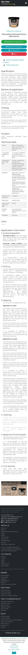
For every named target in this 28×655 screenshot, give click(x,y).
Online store (5, 537)
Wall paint (4, 579)
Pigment (3, 582)
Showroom (4, 539)
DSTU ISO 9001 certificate (9, 551)
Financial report (6, 540)
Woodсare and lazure (7, 601)
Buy (15, 54)
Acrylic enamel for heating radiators (11, 620)
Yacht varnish (5, 608)
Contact (3, 542)
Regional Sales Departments (9, 531)
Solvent (3, 627)
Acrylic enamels (5, 618)
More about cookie (14, 649)
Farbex (3, 558)
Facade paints (5, 580)
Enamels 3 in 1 (5, 625)
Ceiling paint (4, 577)
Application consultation (14, 46)
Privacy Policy (14, 646)
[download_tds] (4, 65)
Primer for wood (6, 592)
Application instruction (14, 42)
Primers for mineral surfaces (9, 595)
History (3, 530)
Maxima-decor (5, 564)
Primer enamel (5, 590)
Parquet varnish (5, 607)
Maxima (3, 556)
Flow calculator (14, 50)
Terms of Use (14, 647)
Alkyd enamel (5, 623)
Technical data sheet (12, 65)
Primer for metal (6, 594)
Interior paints (5, 575)
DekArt (3, 562)
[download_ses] (4, 60)
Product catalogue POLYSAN (10, 547)
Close (14, 653)
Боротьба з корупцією (8, 544)
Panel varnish (5, 605)
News (2, 533)
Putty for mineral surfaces (8, 584)
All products (5, 565)
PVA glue (3, 610)
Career (3, 535)
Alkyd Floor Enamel (7, 621)
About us (4, 528)
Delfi (2, 560)
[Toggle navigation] (26, 3)
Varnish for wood (6, 603)
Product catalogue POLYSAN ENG (11, 549)
